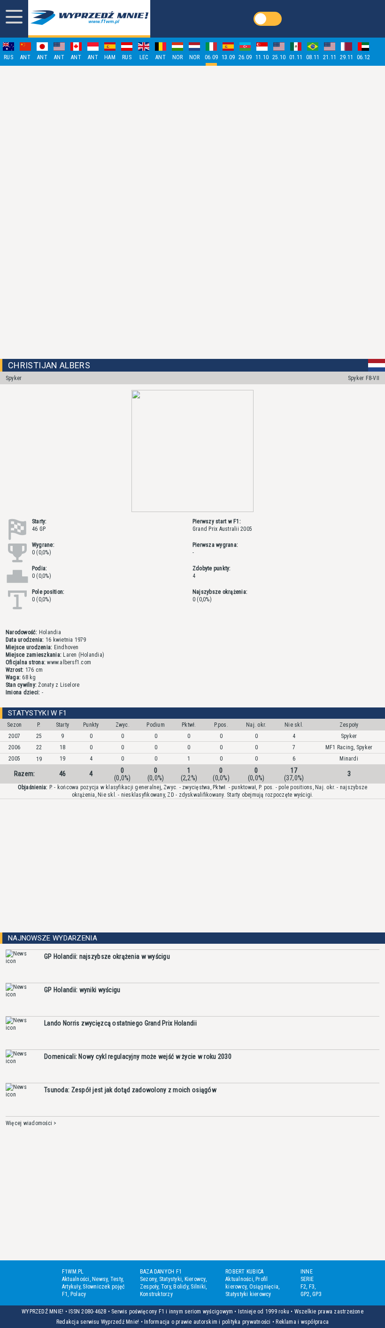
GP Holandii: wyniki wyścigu (82, 990)
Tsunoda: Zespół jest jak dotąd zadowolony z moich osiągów (130, 1090)
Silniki (198, 1286)
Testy (116, 1279)
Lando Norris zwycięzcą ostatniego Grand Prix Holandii (120, 1023)
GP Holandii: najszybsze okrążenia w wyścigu (107, 956)
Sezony (148, 1279)
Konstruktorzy (156, 1294)
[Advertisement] (192, 212)
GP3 (317, 1294)
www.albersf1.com (68, 662)
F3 (312, 1286)
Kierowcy (195, 1279)
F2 (303, 1286)
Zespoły (149, 1286)
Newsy (100, 1279)
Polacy (78, 1294)
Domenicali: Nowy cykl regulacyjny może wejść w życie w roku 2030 (137, 1056)
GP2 (305, 1294)
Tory (166, 1286)
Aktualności (76, 1279)
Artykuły (71, 1286)
